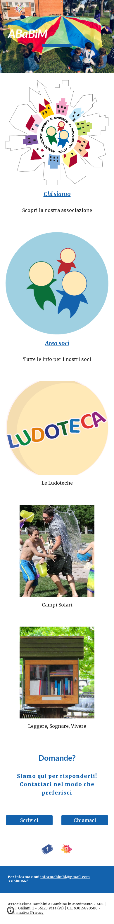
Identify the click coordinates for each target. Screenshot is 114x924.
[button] (7, 8)
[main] (57, 36)
